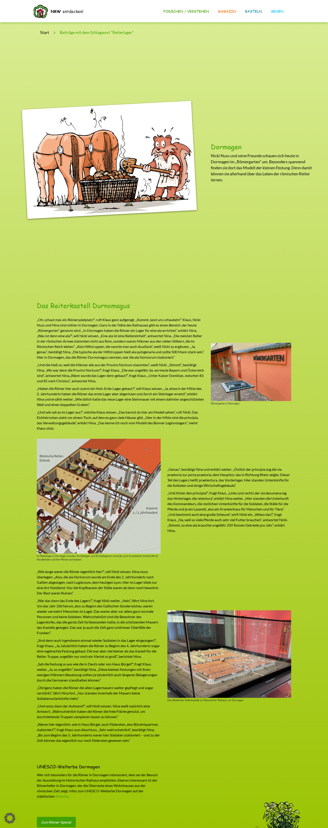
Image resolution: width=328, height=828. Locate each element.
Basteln (253, 11)
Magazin (227, 11)
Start (44, 32)
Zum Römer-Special (56, 822)
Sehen (277, 11)
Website (61, 796)
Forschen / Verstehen (186, 11)
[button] (10, 818)
